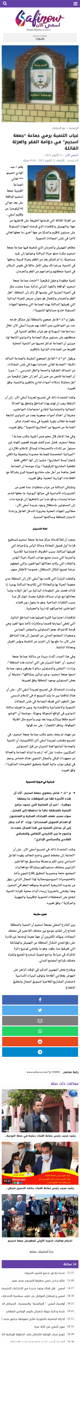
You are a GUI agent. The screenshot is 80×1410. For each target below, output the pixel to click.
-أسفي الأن (72, 155)
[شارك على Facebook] (40, 1000)
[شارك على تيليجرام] (40, 1052)
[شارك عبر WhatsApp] (40, 1031)
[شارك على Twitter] (40, 1010)
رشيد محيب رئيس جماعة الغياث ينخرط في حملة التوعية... (40, 1135)
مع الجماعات (58, 128)
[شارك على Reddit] (40, 1041)
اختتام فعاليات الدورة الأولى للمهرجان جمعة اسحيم (40, 1240)
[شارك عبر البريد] (40, 1020)
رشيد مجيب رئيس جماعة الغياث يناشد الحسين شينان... (40, 1188)
